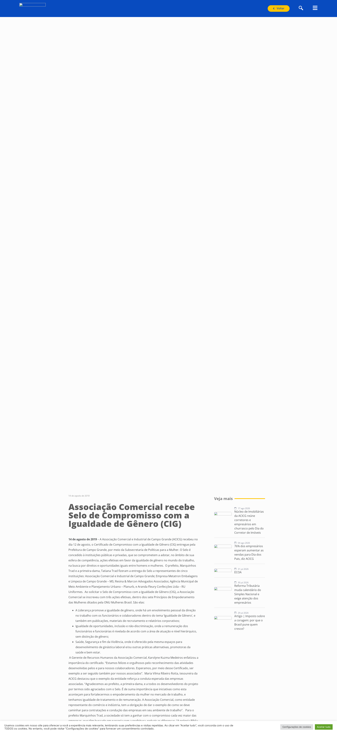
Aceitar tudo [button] (324, 726)
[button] (301, 8)
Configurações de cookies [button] (296, 726)
